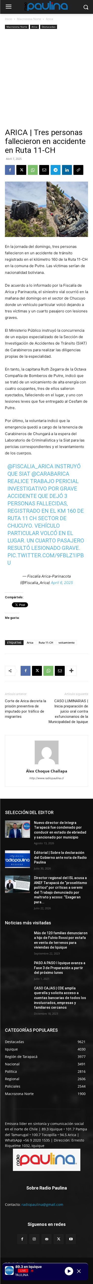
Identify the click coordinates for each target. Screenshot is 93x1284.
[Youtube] (71, 1239)
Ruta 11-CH (46, 642)
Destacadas (49, 26)
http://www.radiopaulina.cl (47, 778)
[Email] (44, 170)
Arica (49, 19)
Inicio (8, 19)
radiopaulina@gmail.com (42, 1204)
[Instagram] (34, 1239)
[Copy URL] (78, 170)
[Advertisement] (46, 79)
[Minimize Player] (79, 1271)
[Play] (68, 1271)
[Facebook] (10, 170)
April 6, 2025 (62, 582)
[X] (21, 170)
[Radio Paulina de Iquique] (46, 6)
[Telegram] (56, 170)
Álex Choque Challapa (46, 771)
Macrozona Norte (29, 19)
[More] (71, 671)
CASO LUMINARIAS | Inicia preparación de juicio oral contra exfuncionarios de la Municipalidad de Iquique (68, 711)
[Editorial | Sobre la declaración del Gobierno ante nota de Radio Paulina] (17, 859)
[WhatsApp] (33, 170)
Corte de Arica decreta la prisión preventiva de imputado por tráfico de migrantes (25, 709)
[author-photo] (47, 764)
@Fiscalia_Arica (30, 466)
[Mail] (46, 1239)
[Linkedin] (67, 170)
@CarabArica (50, 474)
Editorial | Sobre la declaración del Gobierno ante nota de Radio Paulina (60, 857)
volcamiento (67, 642)
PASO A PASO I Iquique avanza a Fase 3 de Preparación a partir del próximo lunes (59, 968)
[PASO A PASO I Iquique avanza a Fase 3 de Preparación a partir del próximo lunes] (17, 969)
